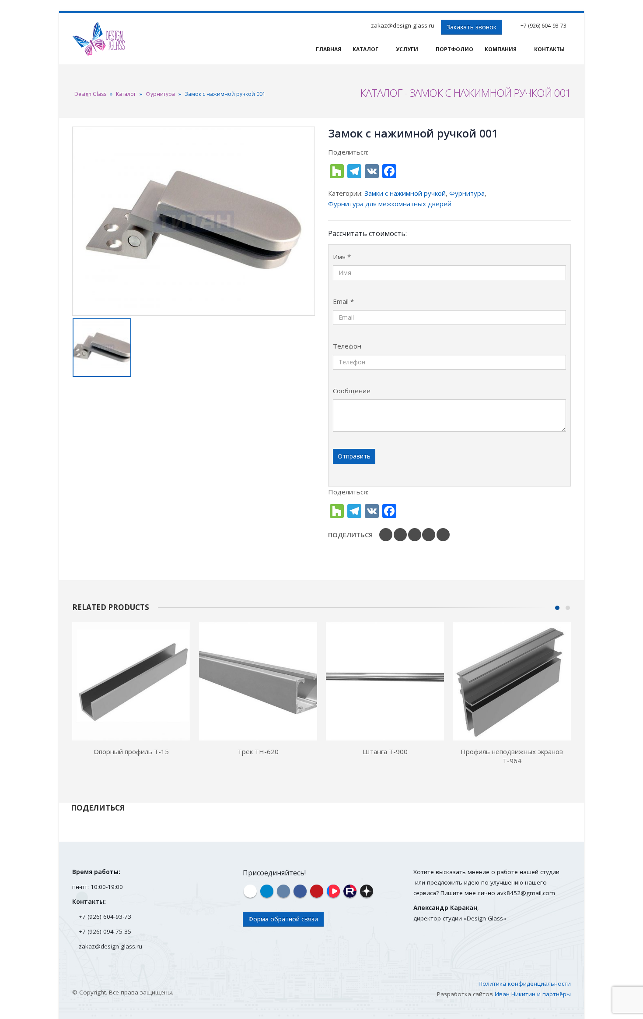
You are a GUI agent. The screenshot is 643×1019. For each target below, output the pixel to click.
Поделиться (350, 534)
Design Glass (90, 94)
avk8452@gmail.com (526, 893)
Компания (501, 49)
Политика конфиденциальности (525, 983)
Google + (414, 534)
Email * (343, 301)
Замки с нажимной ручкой (405, 193)
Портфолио (454, 49)
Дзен (366, 891)
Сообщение (351, 390)
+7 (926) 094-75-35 (105, 931)
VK (443, 534)
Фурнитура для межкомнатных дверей (389, 203)
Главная (328, 49)
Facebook (385, 534)
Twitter (400, 534)
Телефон (347, 346)
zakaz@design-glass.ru (402, 25)
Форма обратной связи (283, 919)
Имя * (342, 256)
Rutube (349, 891)
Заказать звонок (471, 27)
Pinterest (428, 534)
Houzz (250, 891)
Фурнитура (160, 94)
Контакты (549, 49)
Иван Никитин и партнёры (533, 994)
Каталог (365, 49)
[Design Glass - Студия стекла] (98, 39)
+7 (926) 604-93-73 (543, 25)
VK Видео (333, 891)
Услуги (407, 49)
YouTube (316, 891)
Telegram (266, 891)
